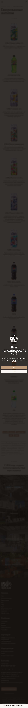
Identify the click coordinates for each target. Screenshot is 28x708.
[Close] (26, 1)
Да (14, 367)
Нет (14, 371)
